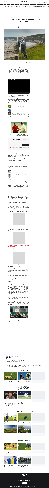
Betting (14, 4)
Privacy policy (35, 477)
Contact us (24, 477)
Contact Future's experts (18, 477)
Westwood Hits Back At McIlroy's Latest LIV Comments (39, 6)
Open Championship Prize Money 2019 (14, 264)
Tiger (13, 278)
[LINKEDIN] (11, 357)
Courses (43, 4)
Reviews (33, 4)
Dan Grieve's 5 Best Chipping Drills (9, 6)
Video (39, 4)
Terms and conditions (30, 477)
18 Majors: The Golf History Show (18, 360)
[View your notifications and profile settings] (6, 1)
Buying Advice (7, 4)
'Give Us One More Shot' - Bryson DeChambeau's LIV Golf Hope (22, 6)
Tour (17, 4)
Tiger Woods (20, 117)
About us (13, 477)
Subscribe (44, 2)
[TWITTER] (9, 357)
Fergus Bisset (11, 356)
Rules (20, 4)
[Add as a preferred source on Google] (24, 483)
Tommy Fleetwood (15, 273)
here (19, 361)
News (3, 4)
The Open (15, 71)
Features (23, 4)
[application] (19, 86)
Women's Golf (28, 4)
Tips (10, 4)
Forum (36, 4)
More (46, 4)
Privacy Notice (10, 147)
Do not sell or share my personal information (24, 480)
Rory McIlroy (17, 248)
